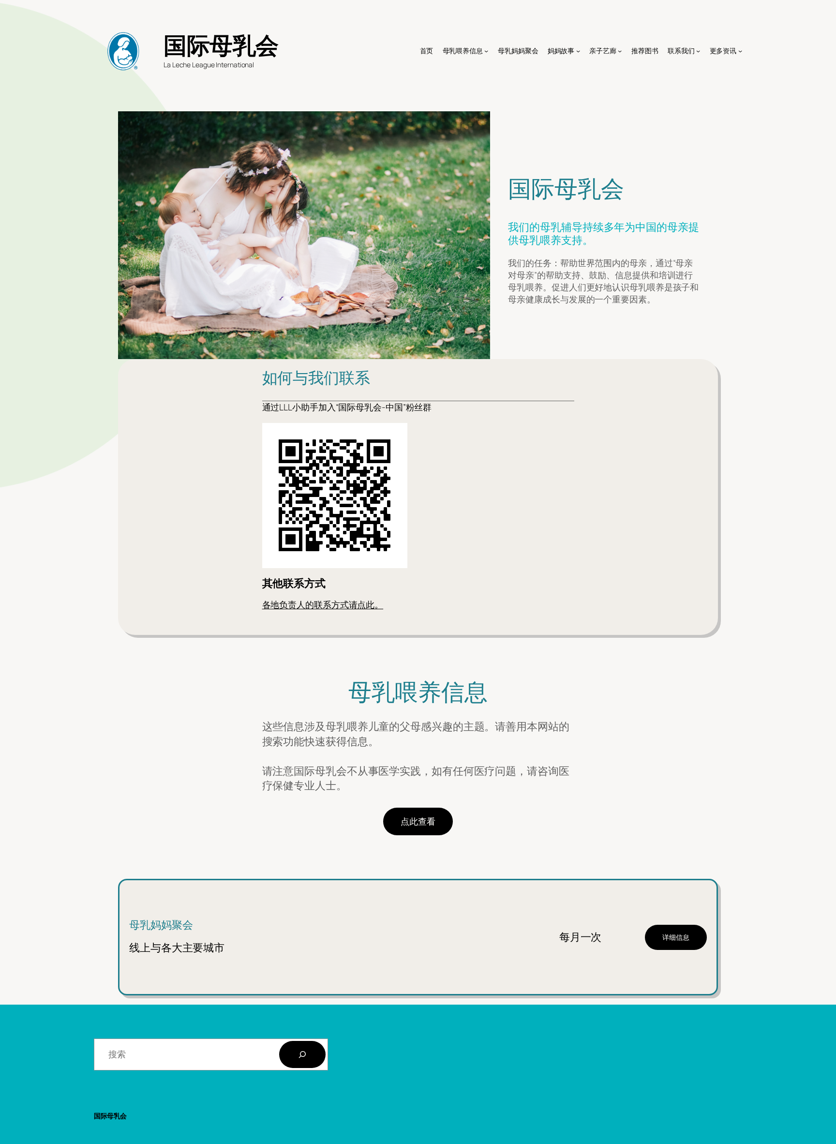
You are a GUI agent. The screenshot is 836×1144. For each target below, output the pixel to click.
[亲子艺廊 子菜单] (620, 51)
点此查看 (418, 821)
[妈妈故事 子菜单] (578, 51)
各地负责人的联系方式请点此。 (323, 604)
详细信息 (675, 937)
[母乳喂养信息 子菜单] (486, 51)
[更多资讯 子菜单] (740, 51)
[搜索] (302, 1054)
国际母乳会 (221, 44)
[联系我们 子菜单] (698, 51)
